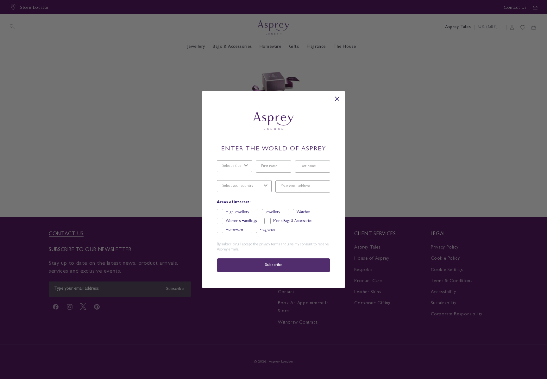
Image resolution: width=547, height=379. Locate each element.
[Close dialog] (337, 99)
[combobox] (232, 166)
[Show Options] (246, 166)
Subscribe (273, 265)
